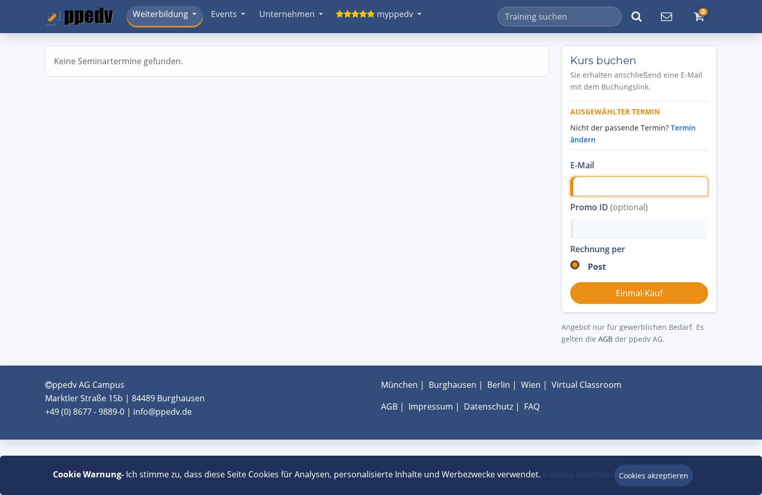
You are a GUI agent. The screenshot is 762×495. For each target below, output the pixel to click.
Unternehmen (287, 14)
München (399, 384)
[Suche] (636, 16)
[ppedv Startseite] (79, 16)
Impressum (430, 406)
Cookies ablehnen (577, 474)
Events (224, 14)
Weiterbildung (160, 14)
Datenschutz (488, 406)
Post (597, 266)
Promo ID (609, 207)
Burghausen (452, 384)
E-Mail (582, 165)
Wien (531, 384)
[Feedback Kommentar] (666, 16)
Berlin (498, 384)
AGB (605, 339)
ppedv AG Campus (88, 384)
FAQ (532, 406)
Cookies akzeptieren (653, 476)
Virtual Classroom (587, 384)
